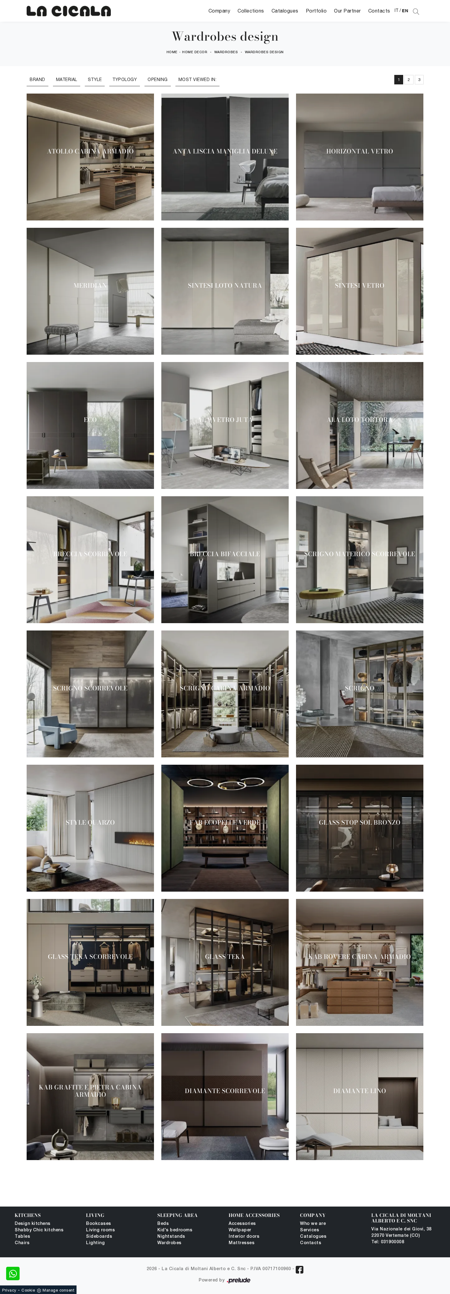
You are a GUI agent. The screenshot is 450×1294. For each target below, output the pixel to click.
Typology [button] (124, 79)
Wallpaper (240, 1230)
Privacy (9, 1290)
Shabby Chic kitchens (39, 1230)
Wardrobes (226, 52)
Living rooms (100, 1230)
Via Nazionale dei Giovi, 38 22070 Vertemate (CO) (401, 1232)
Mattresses (241, 1243)
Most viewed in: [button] (197, 79)
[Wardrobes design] (69, 11)
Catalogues (285, 10)
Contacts (379, 10)
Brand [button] (37, 79)
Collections (251, 10)
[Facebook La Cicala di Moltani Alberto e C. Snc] (299, 1270)
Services (309, 1230)
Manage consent (58, 1290)
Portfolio (316, 10)
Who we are (313, 1224)
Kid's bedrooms (174, 1230)
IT (397, 10)
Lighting (95, 1243)
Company (219, 10)
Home (172, 52)
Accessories (242, 1224)
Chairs (22, 1243)
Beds (163, 1224)
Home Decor (194, 52)
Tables (22, 1237)
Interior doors (244, 1237)
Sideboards (99, 1237)
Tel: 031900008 (387, 1242)
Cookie (28, 1290)
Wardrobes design (264, 52)
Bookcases (98, 1224)
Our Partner (347, 10)
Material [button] (66, 79)
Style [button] (95, 79)
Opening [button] (158, 79)
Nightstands (171, 1237)
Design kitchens (33, 1224)
